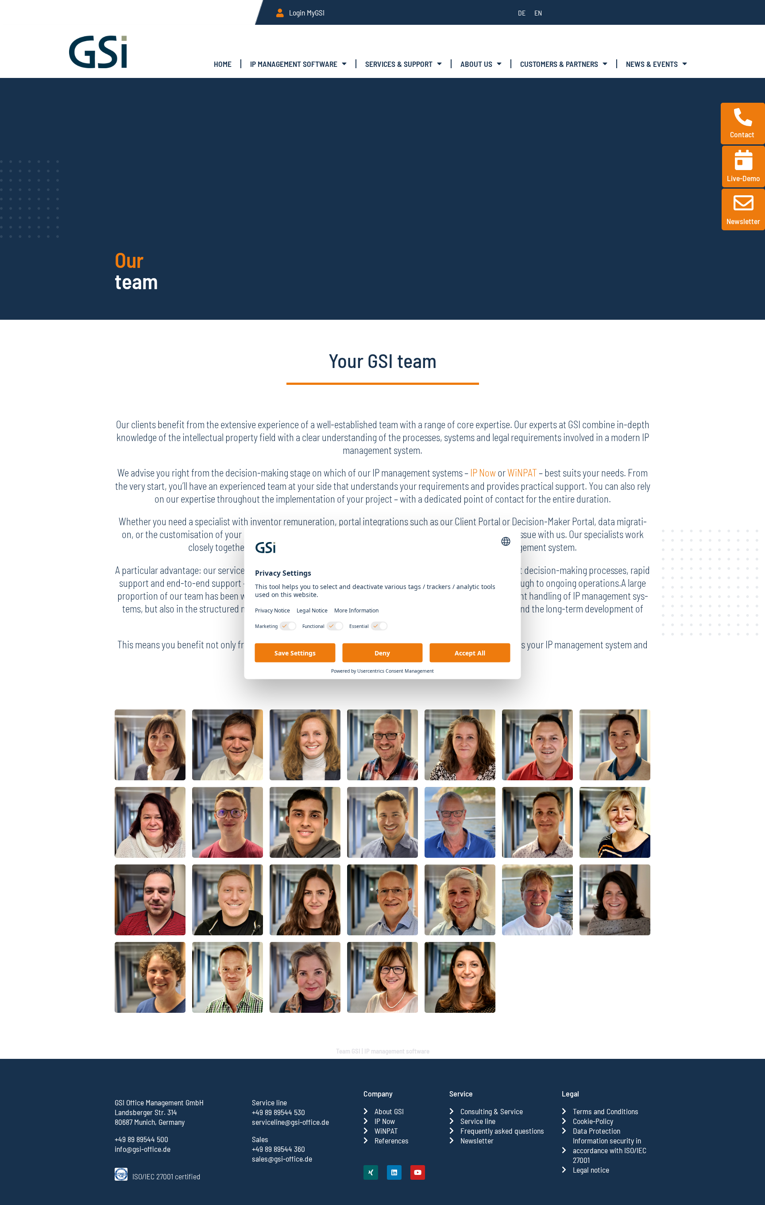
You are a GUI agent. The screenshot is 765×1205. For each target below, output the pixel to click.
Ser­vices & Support (399, 63)
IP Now (483, 472)
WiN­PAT (522, 472)
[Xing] (370, 1172)
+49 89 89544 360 (278, 1149)
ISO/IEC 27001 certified (166, 1176)
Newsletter (743, 221)
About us (476, 63)
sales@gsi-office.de (282, 1158)
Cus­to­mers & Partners (559, 63)
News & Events (652, 63)
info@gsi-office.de (142, 1149)
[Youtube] (417, 1172)
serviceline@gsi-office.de (290, 1122)
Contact (743, 134)
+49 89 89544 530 (278, 1112)
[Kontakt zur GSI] (743, 117)
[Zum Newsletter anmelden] (743, 203)
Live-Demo (743, 178)
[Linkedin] (394, 1172)
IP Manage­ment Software (293, 63)
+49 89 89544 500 (141, 1139)
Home (223, 63)
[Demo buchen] (743, 160)
